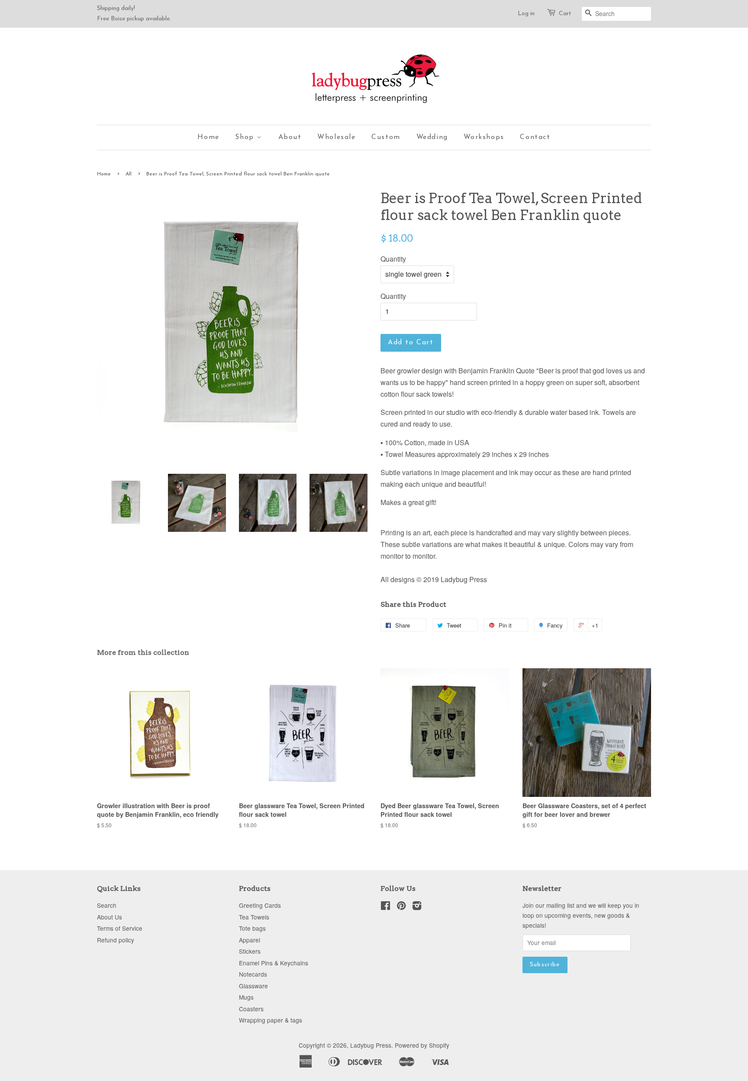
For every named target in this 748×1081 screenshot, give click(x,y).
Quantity (393, 259)
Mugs (246, 997)
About (290, 137)
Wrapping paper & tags (270, 1020)
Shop (246, 137)
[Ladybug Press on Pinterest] (401, 907)
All (129, 174)
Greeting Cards (260, 905)
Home (208, 137)
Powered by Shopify (422, 1045)
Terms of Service (119, 928)
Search (106, 905)
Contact (535, 137)
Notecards (253, 974)
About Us (109, 917)
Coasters (251, 1008)
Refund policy (115, 939)
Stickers (250, 951)
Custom (385, 137)
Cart (565, 13)
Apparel (249, 939)
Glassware (253, 985)
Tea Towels (254, 917)
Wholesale (336, 137)
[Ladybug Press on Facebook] (385, 907)
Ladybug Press (370, 1045)
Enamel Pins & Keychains (273, 962)
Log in (526, 13)
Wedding (432, 137)
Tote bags (252, 928)
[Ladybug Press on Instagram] (417, 907)
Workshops (484, 137)
